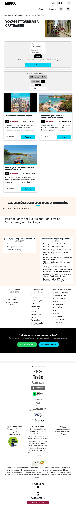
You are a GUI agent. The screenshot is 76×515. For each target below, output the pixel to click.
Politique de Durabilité (63, 432)
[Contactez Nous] (61, 9)
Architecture (59, 316)
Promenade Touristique (35, 307)
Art (56, 310)
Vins (56, 301)
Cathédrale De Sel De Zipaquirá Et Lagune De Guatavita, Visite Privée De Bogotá (57, 270)
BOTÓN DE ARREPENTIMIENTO (38, 503)
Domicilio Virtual (14, 435)
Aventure (58, 322)
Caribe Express (12, 244)
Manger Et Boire (37, 314)
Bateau (33, 311)
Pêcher (34, 295)
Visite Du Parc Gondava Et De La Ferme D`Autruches (56, 263)
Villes (57, 313)
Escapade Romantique (14, 250)
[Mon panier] (68, 9)
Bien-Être (58, 307)
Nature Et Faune (60, 296)
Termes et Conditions (63, 429)
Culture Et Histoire (61, 293)
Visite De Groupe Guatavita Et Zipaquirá (57, 250)
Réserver (28, 137)
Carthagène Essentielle (15, 247)
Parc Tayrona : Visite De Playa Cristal (55, 244)
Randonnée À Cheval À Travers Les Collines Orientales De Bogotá (55, 280)
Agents (53, 9)
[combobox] (38, 45)
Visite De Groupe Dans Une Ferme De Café (56, 253)
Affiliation (63, 427)
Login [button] (42, 9)
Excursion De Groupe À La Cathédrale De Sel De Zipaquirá (57, 258)
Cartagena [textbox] (35, 52)
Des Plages (59, 304)
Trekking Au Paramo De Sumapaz (54, 267)
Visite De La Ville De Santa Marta (54, 247)
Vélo (33, 303)
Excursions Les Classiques (13, 303)
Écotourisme (59, 319)
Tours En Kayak (36, 301)
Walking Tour (35, 320)
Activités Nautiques (38, 298)
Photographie (60, 298)
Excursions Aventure (15, 295)
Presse (63, 434)
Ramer (33, 317)
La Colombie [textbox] (36, 46)
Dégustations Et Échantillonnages (37, 324)
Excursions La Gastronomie (12, 298)
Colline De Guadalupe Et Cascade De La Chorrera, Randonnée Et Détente (57, 275)
